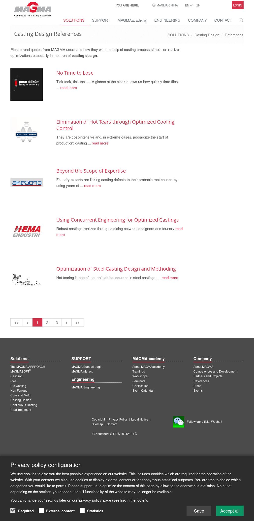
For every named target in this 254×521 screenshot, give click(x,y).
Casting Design (206, 34)
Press (197, 385)
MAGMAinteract (82, 371)
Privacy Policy (118, 419)
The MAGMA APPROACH (27, 366)
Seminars (138, 381)
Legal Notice (139, 419)
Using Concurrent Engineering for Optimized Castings (117, 219)
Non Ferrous (18, 390)
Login (237, 5)
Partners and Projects (207, 376)
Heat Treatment (20, 409)
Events (198, 390)
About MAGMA (203, 366)
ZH (198, 5)
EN (187, 5)
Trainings (138, 371)
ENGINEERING (167, 20)
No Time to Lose (75, 72)
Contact (112, 424)
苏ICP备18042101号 (123, 433)
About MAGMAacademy (148, 366)
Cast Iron (16, 376)
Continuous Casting (23, 405)
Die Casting (18, 385)
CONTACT (223, 20)
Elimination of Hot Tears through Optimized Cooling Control (115, 125)
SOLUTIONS (74, 20)
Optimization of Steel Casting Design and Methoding (116, 268)
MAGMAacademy (132, 20)
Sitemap (97, 424)
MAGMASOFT (20, 371)
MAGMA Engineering (85, 387)
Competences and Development (215, 371)
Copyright (98, 419)
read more (68, 87)
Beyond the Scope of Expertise (91, 170)
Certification (140, 385)
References (234, 34)
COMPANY (197, 20)
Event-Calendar (143, 390)
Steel (13, 381)
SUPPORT (101, 20)
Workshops (140, 376)
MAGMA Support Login (86, 366)
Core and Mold (20, 395)
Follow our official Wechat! (204, 421)
